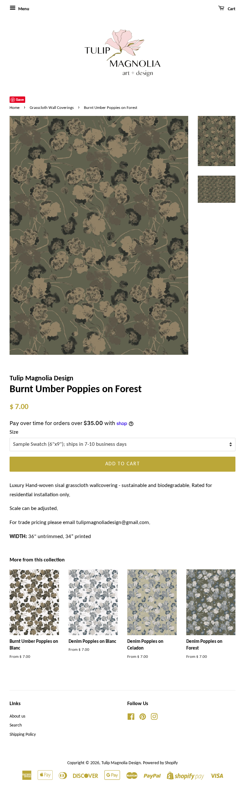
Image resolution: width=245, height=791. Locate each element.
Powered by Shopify (160, 763)
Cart (231, 9)
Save (20, 99)
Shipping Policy (23, 734)
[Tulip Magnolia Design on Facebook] (131, 718)
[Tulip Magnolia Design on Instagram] (154, 718)
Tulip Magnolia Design (121, 763)
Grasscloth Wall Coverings (52, 108)
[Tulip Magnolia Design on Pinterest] (142, 718)
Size (14, 432)
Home (14, 108)
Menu (23, 9)
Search (16, 725)
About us (17, 716)
